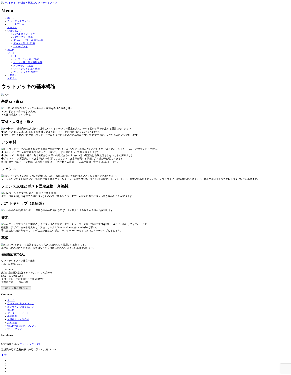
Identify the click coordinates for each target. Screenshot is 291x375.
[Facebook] (2, 355)
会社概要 (12, 316)
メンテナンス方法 (23, 65)
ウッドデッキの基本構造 (26, 68)
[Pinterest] (5, 355)
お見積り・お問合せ (18, 319)
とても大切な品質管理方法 (27, 62)
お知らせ (12, 322)
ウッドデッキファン (30, 344)
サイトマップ (14, 329)
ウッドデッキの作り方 (25, 72)
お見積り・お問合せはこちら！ (16, 288)
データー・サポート (18, 313)
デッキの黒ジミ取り (24, 43)
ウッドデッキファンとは (20, 21)
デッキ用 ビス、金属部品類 (28, 40)
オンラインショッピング (20, 306)
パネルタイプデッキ (24, 34)
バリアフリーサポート (25, 37)
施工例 (11, 49)
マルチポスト (20, 46)
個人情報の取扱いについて (21, 325)
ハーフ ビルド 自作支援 (26, 59)
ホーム (11, 18)
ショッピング (14, 30)
